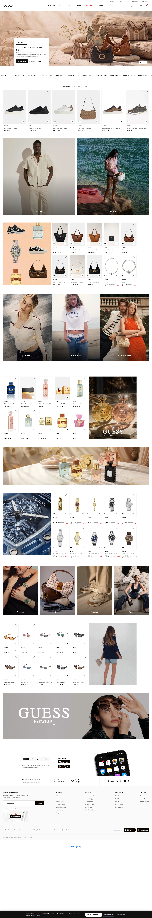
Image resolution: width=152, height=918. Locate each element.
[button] (51, 5)
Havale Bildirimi (89, 801)
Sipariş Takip (88, 807)
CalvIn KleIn (28, 75)
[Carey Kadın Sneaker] (113, 107)
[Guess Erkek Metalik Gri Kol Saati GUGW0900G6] (129, 504)
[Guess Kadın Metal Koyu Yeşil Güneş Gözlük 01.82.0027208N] (62, 634)
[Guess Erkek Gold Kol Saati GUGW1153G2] (77, 538)
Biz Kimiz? (120, 1)
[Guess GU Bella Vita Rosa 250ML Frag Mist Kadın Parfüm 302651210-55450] (11, 420)
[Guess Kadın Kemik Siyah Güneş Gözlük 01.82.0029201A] (62, 666)
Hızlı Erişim (88, 792)
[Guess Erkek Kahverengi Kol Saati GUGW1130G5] (129, 538)
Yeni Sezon (118, 796)
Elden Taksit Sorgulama (91, 810)
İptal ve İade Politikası (53, 830)
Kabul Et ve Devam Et (93, 914)
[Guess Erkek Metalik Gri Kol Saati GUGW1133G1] (111, 538)
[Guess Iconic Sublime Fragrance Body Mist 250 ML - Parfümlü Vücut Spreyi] (79, 388)
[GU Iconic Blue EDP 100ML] (11, 388)
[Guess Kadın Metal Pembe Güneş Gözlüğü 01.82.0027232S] (28, 634)
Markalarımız (59, 810)
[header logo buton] (8, 5)
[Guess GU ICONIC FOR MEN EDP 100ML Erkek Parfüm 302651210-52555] (62, 420)
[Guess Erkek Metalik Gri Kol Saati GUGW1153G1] (94, 538)
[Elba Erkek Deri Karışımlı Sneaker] (39, 107)
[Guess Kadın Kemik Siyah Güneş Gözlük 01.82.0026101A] (45, 634)
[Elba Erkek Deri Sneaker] (137, 101)
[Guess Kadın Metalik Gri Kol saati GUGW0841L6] (60, 538)
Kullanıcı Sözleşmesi (20, 830)
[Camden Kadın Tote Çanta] (60, 234)
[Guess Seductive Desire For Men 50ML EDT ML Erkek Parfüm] (28, 388)
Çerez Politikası (66, 830)
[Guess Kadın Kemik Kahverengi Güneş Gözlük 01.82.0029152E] (11, 666)
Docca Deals (119, 804)
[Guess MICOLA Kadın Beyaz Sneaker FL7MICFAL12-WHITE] (88, 107)
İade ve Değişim (89, 799)
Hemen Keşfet (22, 61)
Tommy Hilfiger (144, 801)
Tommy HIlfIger (17, 75)
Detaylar (38, 915)
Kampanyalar (59, 813)
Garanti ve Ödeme (61, 807)
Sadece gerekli (121, 914)
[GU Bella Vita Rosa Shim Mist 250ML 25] (45, 388)
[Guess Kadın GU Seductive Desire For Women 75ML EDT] (62, 388)
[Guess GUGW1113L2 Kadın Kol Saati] (60, 504)
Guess (8, 75)
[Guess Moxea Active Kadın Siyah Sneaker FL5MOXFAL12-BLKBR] (63, 107)
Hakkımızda (59, 796)
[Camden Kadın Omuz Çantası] (129, 234)
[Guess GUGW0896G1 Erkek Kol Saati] (111, 504)
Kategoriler (119, 792)
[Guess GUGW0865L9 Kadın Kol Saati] (77, 504)
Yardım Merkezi (145, 1)
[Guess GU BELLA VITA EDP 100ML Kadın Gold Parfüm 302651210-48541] (45, 420)
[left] (2, 110)
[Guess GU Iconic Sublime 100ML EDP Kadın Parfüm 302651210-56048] (28, 420)
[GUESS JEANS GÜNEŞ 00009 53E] (11, 634)
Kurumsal (59, 792)
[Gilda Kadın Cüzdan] (111, 234)
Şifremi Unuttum (89, 804)
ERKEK (117, 799)
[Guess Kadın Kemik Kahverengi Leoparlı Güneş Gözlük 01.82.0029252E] (79, 666)
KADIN (117, 801)
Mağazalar (112, 1)
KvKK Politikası (7, 830)
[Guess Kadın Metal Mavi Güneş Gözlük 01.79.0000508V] (28, 666)
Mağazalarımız (60, 801)
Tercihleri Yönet (108, 914)
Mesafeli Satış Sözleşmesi (36, 830)
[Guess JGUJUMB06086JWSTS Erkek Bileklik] (129, 266)
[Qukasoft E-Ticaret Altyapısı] (76, 847)
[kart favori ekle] (24, 91)
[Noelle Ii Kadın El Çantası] (14, 107)
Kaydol (39, 803)
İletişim (127, 1)
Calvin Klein (143, 799)
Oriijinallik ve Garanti (61, 804)
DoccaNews (135, 1)
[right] (149, 110)
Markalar (143, 792)
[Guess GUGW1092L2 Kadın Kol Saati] (94, 504)
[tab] (66, 87)
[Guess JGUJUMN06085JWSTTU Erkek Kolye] (111, 266)
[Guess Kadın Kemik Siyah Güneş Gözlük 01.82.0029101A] (79, 634)
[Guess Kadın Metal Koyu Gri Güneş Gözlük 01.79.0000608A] (45, 666)
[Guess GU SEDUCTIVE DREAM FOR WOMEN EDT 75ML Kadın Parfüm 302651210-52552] (79, 420)
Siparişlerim (88, 813)
